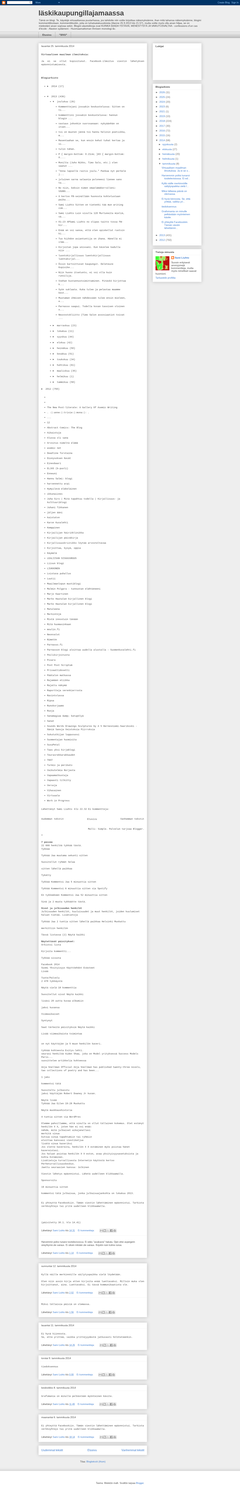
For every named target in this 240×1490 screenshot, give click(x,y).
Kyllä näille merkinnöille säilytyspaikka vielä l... (175, 185)
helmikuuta (168, 158)
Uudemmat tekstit (52, 1450)
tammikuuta (169, 163)
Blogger (140, 1483)
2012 (162, 240)
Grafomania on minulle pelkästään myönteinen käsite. (176, 214)
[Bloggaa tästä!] (104, 1230)
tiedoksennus (169, 206)
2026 (162, 92)
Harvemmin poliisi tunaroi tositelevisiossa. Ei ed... (176, 177)
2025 (162, 97)
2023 (162, 106)
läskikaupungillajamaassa (81, 13)
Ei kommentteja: (86, 1230)
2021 (162, 111)
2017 (162, 125)
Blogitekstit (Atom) (95, 1461)
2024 (162, 101)
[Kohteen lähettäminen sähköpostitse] (101, 1230)
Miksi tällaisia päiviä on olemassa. (174, 192)
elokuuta (167, 149)
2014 (162, 140)
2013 (162, 235)
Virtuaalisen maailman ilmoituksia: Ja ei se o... (176, 169)
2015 (162, 135)
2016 (162, 130)
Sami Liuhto (182, 257)
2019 (162, 116)
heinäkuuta (168, 154)
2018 (162, 121)
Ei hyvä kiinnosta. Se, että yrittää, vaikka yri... (176, 200)
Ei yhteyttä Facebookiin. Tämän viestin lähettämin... (175, 225)
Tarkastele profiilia (165, 277)
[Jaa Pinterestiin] (114, 1230)
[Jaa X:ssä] (108, 1230)
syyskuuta (168, 144)
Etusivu (46, 34)
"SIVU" (63, 34)
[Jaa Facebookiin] (111, 1230)
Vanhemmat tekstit (132, 1450)
